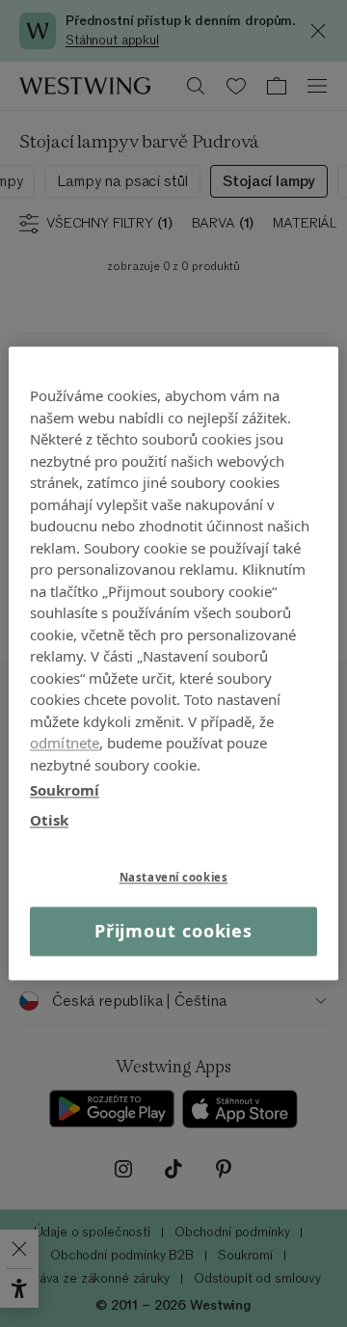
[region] (173, 663)
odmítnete (64, 742)
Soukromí (64, 789)
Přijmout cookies (173, 930)
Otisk (49, 819)
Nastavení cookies (174, 877)
